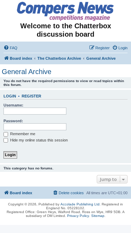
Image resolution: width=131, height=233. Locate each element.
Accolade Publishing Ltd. (80, 204)
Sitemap (97, 216)
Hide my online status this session (38, 140)
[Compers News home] (65, 11)
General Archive (26, 71)
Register (31, 96)
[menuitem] (10, 48)
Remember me (22, 134)
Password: (13, 121)
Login (9, 96)
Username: (13, 105)
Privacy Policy (78, 216)
